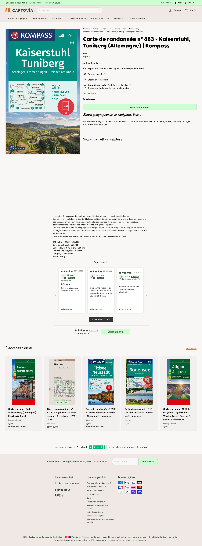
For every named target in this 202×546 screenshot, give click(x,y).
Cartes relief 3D (99, 18)
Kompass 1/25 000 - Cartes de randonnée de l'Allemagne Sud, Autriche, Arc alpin (151, 121)
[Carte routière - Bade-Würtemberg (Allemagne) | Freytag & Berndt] (23, 393)
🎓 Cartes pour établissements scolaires (100, 520)
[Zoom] (43, 91)
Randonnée (39, 18)
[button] (89, 63)
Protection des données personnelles (70, 540)
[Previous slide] (55, 295)
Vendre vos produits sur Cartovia (97, 506)
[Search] (99, 10)
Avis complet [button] (67, 309)
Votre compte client (95, 490)
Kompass (106, 121)
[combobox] (167, 3)
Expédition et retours (96, 502)
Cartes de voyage (16, 18)
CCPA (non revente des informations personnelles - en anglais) (117, 540)
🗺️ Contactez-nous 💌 (96, 486)
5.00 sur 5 (94, 330)
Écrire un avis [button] (115, 331)
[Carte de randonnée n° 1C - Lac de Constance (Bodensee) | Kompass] (140, 392)
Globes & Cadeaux (138, 18)
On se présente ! (94, 494)
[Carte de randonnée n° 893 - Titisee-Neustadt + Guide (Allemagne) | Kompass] (101, 393)
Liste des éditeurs (95, 512)
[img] (67, 271)
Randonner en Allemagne (95, 124)
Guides (117, 18)
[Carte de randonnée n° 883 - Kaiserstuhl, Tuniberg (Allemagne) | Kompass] (139, 157)
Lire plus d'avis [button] (101, 319)
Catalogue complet (95, 516)
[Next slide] (147, 295)
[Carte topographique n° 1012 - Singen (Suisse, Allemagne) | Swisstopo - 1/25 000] (62, 393)
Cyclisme (56, 18)
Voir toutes (191, 348)
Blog (89, 498)
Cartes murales (76, 18)
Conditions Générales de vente (163, 537)
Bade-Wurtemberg (92, 121)
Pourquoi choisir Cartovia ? (99, 483)
